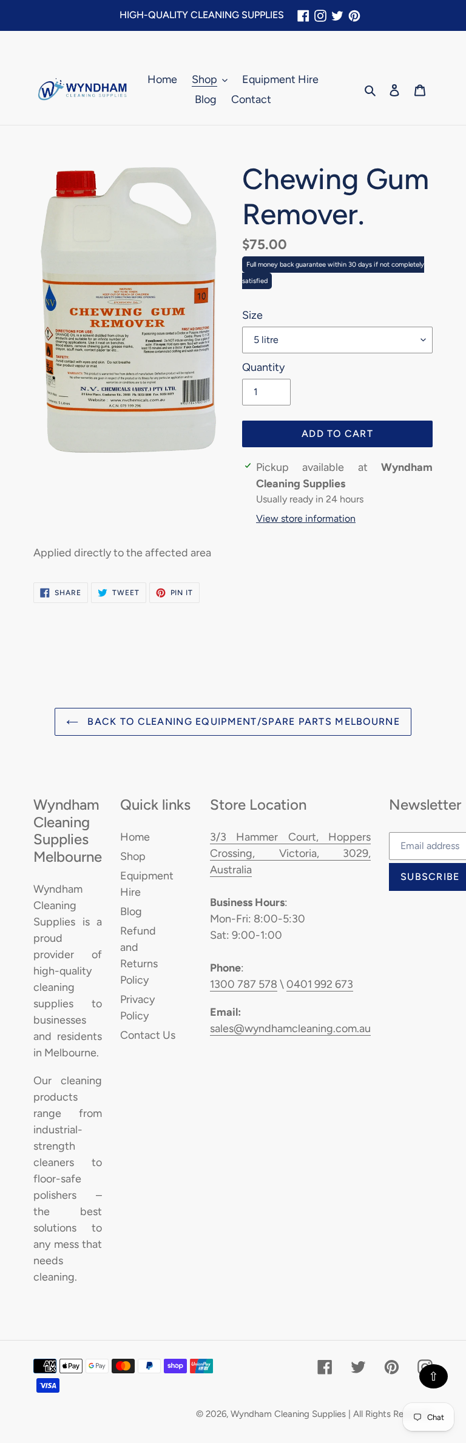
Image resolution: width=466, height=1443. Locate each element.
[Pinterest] (354, 15)
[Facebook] (303, 15)
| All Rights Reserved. (390, 1413)
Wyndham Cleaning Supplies (288, 1413)
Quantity (263, 367)
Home (135, 837)
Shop (133, 856)
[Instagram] (320, 15)
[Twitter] (337, 15)
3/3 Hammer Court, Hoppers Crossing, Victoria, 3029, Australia (290, 853)
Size (252, 315)
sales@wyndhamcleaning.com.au (290, 1028)
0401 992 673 (319, 984)
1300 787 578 (243, 984)
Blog (131, 911)
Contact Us (147, 1035)
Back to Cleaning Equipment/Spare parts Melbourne (242, 721)
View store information (306, 518)
